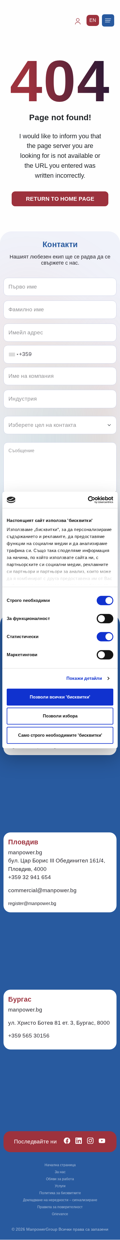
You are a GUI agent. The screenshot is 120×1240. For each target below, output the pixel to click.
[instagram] (88, 1142)
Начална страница (60, 1165)
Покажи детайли (84, 678)
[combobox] (13, 354)
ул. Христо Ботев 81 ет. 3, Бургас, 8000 (59, 1023)
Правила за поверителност (60, 1207)
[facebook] (64, 1142)
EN (92, 20)
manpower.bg (25, 852)
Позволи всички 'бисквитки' (60, 696)
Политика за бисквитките (60, 1193)
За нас (60, 1172)
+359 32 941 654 (29, 877)
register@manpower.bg (32, 903)
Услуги (60, 1186)
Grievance (60, 1214)
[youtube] (99, 1142)
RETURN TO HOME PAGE (60, 199)
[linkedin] (76, 1142)
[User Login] (80, 24)
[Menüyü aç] (108, 20)
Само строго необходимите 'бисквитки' (60, 735)
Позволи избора (60, 715)
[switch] (105, 618)
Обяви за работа (60, 1179)
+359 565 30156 (29, 1036)
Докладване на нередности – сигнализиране (60, 1200)
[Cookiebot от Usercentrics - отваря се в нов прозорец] (87, 500)
